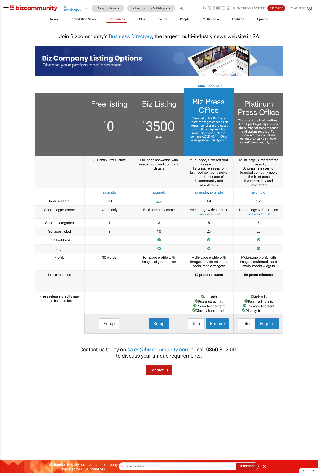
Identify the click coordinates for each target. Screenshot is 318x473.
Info (196, 323)
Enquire (217, 323)
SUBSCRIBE (247, 466)
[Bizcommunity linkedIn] (204, 8)
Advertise (258, 8)
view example (209, 214)
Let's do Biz (308, 470)
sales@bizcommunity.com (208, 140)
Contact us (158, 370)
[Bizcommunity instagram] (218, 8)
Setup (109, 323)
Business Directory (130, 36)
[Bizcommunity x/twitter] (209, 8)
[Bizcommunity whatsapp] (228, 8)
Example (109, 192)
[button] (181, 8)
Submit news (242, 8)
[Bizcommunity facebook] (213, 8)
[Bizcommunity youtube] (223, 8)
